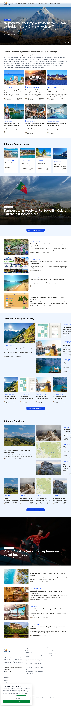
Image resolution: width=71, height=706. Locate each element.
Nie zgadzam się (16, 698)
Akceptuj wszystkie (16, 701)
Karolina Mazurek (7, 557)
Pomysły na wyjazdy (39, 3)
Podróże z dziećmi (57, 3)
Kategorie (6, 677)
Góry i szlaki (23, 3)
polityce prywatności (21, 695)
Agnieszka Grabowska (52, 650)
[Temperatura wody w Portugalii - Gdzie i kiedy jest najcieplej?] (35, 200)
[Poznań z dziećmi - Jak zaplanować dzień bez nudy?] (35, 541)
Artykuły (28, 648)
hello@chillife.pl (8, 671)
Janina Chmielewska (8, 34)
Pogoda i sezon (30, 3)
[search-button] (62, 3)
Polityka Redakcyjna (44, 697)
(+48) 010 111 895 (9, 669)
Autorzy (49, 648)
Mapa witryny (52, 697)
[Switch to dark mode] (66, 3)
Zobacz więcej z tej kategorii (34, 230)
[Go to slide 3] (68, 42)
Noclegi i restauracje (48, 3)
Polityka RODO (36, 697)
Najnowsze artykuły (16, 3)
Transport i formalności (32, 87)
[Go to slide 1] (65, 42)
